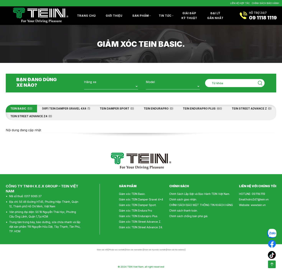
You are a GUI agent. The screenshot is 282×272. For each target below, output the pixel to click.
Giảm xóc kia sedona (175, 250)
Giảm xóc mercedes (134, 250)
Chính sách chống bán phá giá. (188, 216)
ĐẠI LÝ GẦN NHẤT (215, 16)
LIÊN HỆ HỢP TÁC (240, 3)
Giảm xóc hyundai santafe (155, 250)
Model (150, 82)
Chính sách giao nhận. (183, 199)
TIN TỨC (165, 15)
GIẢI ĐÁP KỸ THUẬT (189, 16)
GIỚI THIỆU (114, 15)
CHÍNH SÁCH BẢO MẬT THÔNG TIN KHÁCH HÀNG (201, 205)
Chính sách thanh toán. (183, 210)
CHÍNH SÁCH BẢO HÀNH (265, 3)
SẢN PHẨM (140, 15)
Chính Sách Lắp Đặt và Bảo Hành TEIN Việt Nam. (199, 193)
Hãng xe (90, 82)
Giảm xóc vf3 (102, 250)
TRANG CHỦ (86, 15)
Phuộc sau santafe (117, 250)
